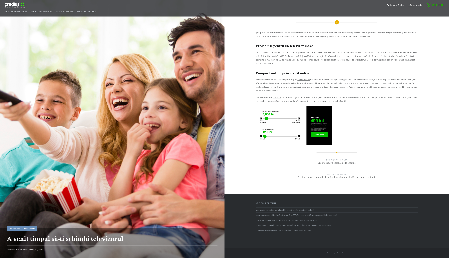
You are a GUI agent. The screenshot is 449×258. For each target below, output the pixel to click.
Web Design (331, 253)
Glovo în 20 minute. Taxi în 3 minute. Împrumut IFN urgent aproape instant (286, 220)
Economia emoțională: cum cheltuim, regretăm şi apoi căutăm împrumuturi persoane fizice (293, 225)
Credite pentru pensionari (41, 12)
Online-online (303, 79)
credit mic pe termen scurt (274, 52)
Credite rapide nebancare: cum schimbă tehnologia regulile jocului (283, 230)
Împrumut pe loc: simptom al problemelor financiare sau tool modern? (285, 210)
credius (18, 250)
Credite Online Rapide (65, 12)
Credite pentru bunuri (86, 12)
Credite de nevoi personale (16, 12)
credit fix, (277, 97)
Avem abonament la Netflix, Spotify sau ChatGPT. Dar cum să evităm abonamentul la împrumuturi (296, 215)
